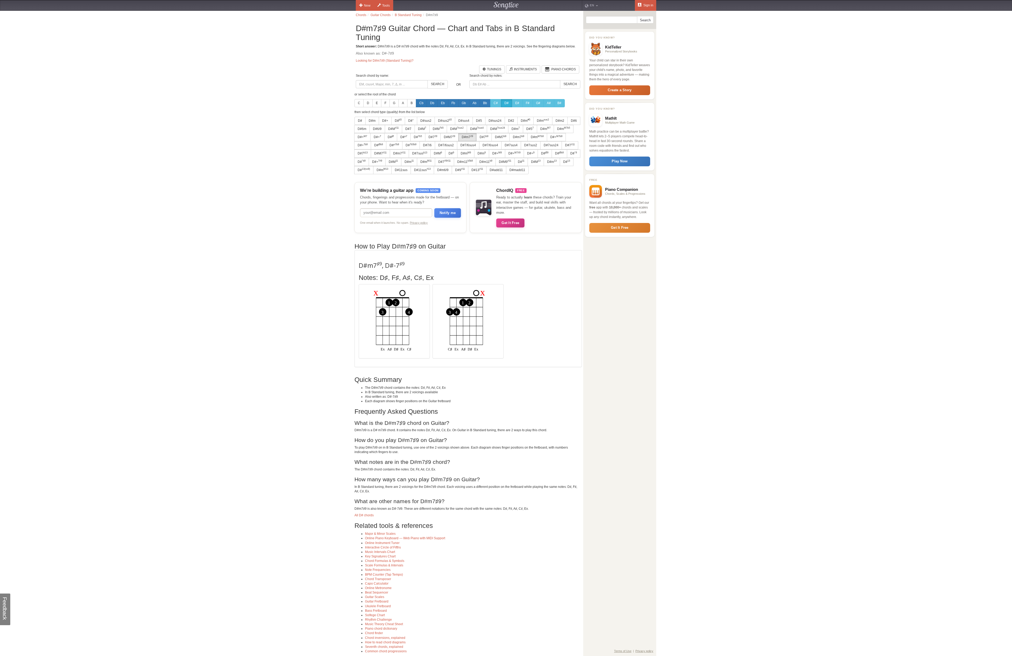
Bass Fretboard (376, 611)
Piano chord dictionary (381, 628)
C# (496, 103)
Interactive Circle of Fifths (383, 547)
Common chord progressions (386, 651)
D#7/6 (427, 145)
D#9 (460, 170)
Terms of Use (622, 651)
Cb (421, 103)
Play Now (619, 161)
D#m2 (560, 121)
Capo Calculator (376, 583)
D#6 (574, 121)
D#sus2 (425, 121)
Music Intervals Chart (380, 552)
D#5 (479, 121)
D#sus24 (495, 121)
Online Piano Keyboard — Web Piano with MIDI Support (405, 538)
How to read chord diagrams (385, 642)
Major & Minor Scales (380, 534)
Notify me (448, 213)
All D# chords (364, 515)
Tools (386, 5)
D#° (411, 121)
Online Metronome (378, 588)
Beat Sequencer (376, 592)
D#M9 (505, 161)
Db (432, 103)
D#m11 (465, 161)
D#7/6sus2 (446, 145)
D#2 (511, 121)
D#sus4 (463, 121)
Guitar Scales (374, 597)
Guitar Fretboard (376, 601)
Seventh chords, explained (384, 647)
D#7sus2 (530, 145)
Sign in (648, 5)
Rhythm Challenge (378, 619)
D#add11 (496, 170)
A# (549, 103)
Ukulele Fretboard (378, 606)
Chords (361, 15)
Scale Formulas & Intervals (384, 565)
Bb (485, 103)
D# (506, 103)
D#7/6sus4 (468, 145)
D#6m (362, 129)
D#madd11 (517, 170)
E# (517, 103)
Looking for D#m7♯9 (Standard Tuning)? (384, 60)
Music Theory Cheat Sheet (384, 624)
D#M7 (449, 137)
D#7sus (419, 153)
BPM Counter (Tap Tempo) (384, 574)
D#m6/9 (443, 170)
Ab (474, 103)
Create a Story (619, 90)
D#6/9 (377, 129)
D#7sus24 (551, 145)
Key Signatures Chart (380, 556)
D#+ (385, 121)
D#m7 (467, 137)
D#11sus (401, 170)
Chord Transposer (378, 579)
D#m (372, 121)
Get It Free (510, 223)
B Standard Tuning (408, 15)
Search (437, 84)
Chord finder (374, 633)
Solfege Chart (375, 615)
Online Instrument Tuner (382, 543)
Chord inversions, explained (385, 638)
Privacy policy (419, 222)
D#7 (408, 129)
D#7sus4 (511, 145)
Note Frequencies (378, 570)
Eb (443, 103)
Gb (464, 103)
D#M (393, 129)
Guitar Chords (381, 15)
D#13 (477, 170)
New (367, 5)
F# (527, 103)
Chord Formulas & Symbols (384, 561)
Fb (453, 103)
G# (538, 103)
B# (559, 103)
